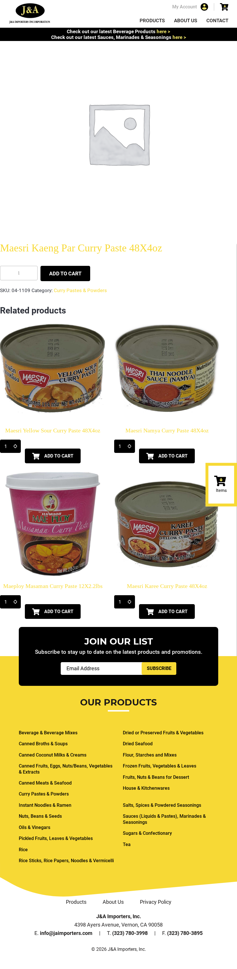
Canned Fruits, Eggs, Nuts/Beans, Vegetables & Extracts (65, 768)
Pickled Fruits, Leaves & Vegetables (56, 838)
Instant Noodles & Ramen (45, 805)
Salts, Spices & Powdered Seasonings (162, 805)
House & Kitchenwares (146, 788)
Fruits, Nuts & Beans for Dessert (156, 777)
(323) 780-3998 (130, 933)
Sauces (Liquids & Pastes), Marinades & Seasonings (164, 819)
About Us (185, 20)
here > (163, 31)
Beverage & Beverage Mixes (48, 732)
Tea (127, 844)
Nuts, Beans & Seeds (40, 816)
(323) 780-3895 (185, 933)
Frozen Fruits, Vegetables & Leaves (159, 766)
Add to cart (65, 273)
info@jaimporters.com (66, 933)
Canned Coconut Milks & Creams (52, 755)
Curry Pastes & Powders (80, 290)
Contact (217, 20)
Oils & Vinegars (34, 827)
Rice (23, 849)
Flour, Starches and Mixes (150, 755)
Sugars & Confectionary (147, 833)
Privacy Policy (155, 902)
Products (152, 20)
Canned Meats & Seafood (45, 783)
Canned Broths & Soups (43, 743)
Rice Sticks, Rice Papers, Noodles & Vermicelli (66, 860)
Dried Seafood (138, 743)
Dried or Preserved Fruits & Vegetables (163, 732)
